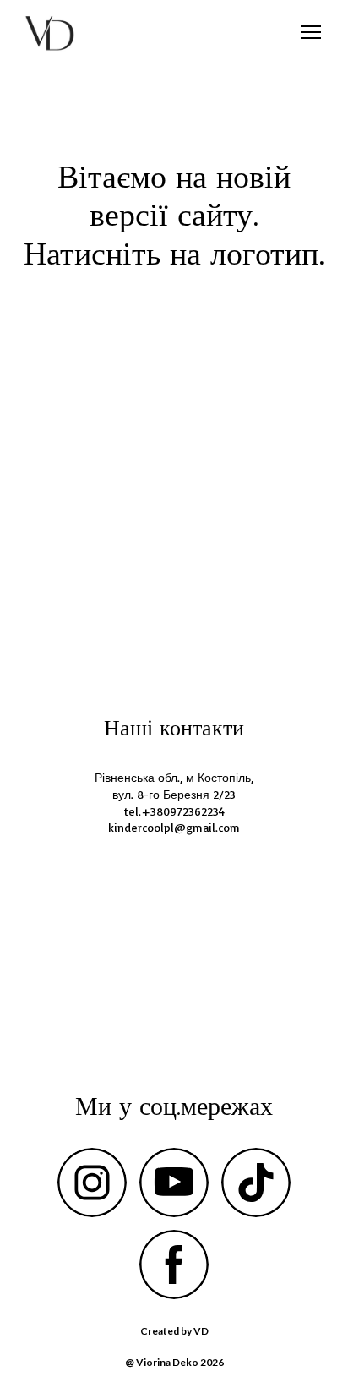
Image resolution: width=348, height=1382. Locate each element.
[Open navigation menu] (311, 32)
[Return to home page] (50, 32)
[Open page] (174, 468)
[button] (92, 1182)
